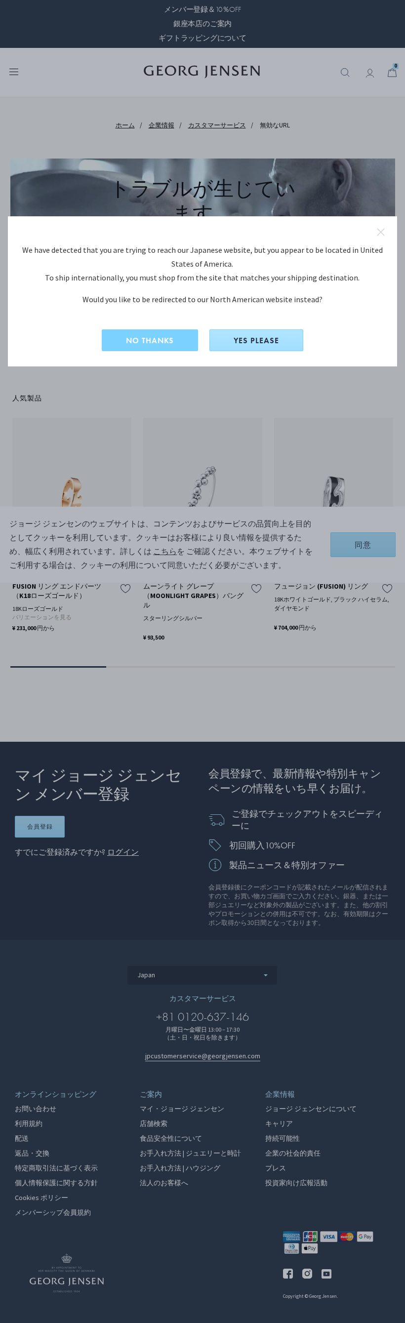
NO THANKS (150, 340)
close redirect (381, 232)
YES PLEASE (256, 340)
